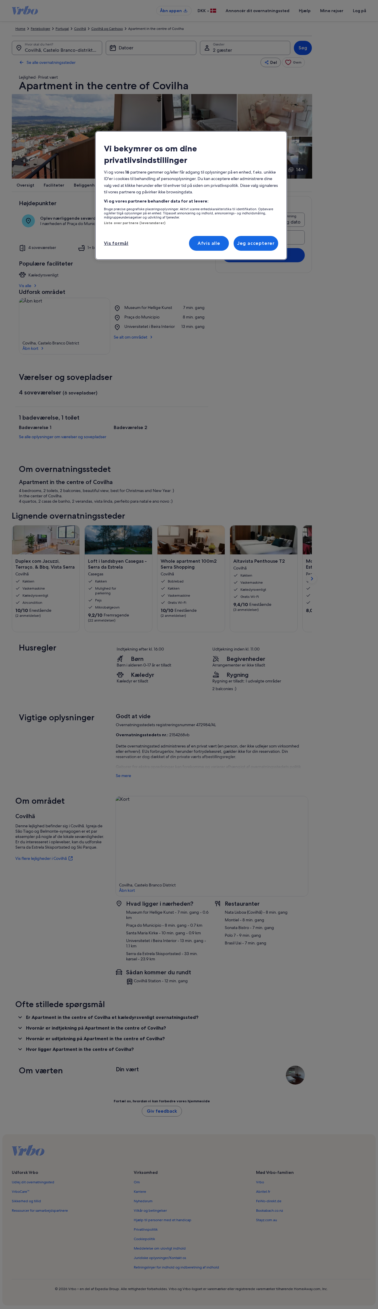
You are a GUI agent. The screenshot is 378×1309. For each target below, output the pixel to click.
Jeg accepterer (256, 243)
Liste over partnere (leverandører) (134, 223)
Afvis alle (209, 243)
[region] (191, 195)
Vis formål (116, 243)
